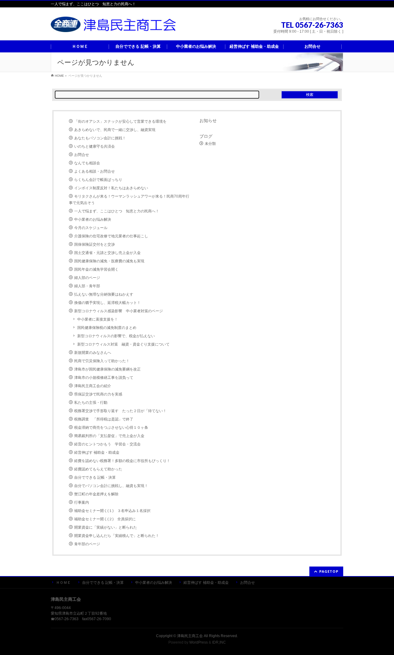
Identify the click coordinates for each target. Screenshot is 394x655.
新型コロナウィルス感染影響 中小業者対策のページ (118, 311)
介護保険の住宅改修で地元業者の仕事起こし (111, 236)
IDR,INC (219, 642)
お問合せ (81, 155)
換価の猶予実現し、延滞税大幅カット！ (107, 303)
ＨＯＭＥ (63, 582)
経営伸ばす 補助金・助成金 (96, 452)
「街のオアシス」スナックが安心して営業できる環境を (120, 121)
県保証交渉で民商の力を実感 (98, 394)
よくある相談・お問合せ (94, 171)
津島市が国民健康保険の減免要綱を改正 (107, 369)
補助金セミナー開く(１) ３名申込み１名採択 (112, 511)
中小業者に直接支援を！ (97, 319)
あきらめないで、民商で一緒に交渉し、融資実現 (114, 130)
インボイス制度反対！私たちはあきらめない (111, 188)
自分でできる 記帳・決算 (95, 477)
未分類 (210, 143)
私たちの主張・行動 (90, 402)
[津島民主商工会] (114, 25)
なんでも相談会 (87, 163)
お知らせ (208, 120)
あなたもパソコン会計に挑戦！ (100, 138)
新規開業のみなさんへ (92, 352)
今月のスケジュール (90, 228)
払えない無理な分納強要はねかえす (103, 294)
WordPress (198, 642)
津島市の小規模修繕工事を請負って (103, 377)
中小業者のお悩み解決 (92, 219)
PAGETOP (329, 571)
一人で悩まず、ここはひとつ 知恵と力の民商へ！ (116, 211)
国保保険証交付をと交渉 (94, 244)
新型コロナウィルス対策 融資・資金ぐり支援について (123, 344)
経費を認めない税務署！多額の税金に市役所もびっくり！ (122, 461)
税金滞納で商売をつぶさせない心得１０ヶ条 (111, 427)
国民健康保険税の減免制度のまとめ (106, 327)
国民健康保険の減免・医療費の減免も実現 (109, 261)
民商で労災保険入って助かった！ (102, 361)
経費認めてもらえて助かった (98, 469)
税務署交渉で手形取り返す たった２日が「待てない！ (120, 411)
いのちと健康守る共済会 (94, 146)
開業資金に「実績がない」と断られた (105, 527)
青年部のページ (87, 544)
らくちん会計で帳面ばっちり (98, 180)
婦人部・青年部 (87, 286)
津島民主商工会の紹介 (92, 386)
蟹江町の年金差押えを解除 (96, 494)
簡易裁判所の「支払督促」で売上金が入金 (109, 436)
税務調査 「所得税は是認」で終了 (103, 419)
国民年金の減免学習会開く (96, 269)
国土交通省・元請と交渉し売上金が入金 (107, 253)
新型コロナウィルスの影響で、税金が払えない (116, 336)
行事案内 (81, 502)
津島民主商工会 (190, 636)
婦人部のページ (87, 278)
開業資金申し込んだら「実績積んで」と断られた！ (116, 536)
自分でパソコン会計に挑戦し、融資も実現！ (111, 486)
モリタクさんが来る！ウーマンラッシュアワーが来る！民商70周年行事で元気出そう (129, 199)
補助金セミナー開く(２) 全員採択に (105, 519)
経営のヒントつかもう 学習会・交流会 (107, 444)
